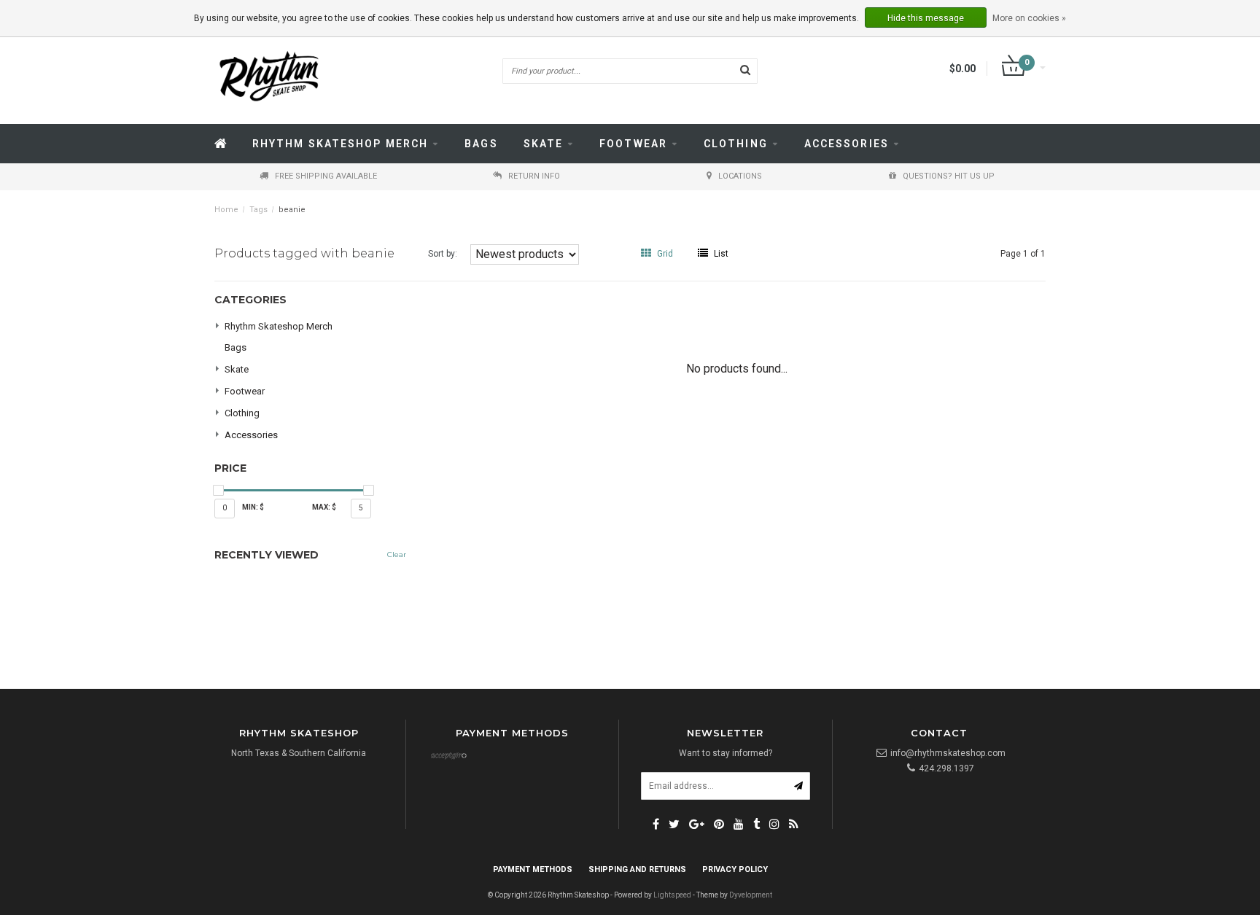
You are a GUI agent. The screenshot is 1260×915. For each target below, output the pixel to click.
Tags (258, 209)
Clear (396, 554)
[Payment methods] (448, 757)
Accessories (846, 143)
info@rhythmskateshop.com (948, 753)
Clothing (736, 143)
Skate (544, 143)
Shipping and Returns (637, 869)
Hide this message (925, 18)
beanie (292, 209)
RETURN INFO (534, 176)
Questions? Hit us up (949, 176)
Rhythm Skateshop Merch (340, 143)
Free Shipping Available (326, 176)
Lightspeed (672, 895)
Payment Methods (532, 869)
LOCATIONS (740, 176)
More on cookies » (1029, 18)
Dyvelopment (750, 895)
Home (226, 209)
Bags (480, 143)
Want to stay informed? (725, 753)
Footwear (633, 143)
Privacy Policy (735, 869)
